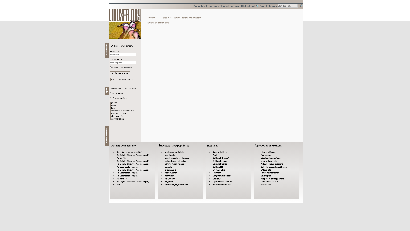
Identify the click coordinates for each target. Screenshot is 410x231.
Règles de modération (270, 173)
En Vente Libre (219, 170)
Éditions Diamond (220, 161)
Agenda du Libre (220, 152)
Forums (234, 6)
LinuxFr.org (125, 22)
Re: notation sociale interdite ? (129, 152)
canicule (168, 167)
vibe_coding (170, 179)
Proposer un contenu (123, 46)
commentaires (117, 119)
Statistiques (266, 176)
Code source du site (269, 182)
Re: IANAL (121, 158)
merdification (170, 155)
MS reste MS (122, 179)
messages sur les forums (122, 111)
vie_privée (169, 182)
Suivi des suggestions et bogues (274, 167)
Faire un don (266, 155)
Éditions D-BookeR (221, 158)
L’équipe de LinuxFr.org (270, 158)
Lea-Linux (217, 179)
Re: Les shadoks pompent (127, 167)
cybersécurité (170, 170)
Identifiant (114, 52)
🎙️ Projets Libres (266, 6)
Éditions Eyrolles (220, 164)
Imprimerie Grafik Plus (222, 185)
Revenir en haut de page (158, 23)
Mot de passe (116, 60)
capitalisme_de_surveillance (176, 185)
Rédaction (247, 6)
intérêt (177, 18)
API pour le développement (272, 179)
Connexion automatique (123, 68)
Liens (224, 6)
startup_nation (171, 173)
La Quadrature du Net (222, 176)
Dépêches (199, 6)
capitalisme (169, 176)
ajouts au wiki (117, 116)
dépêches (115, 106)
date (165, 18)
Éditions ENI (218, 167)
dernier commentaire (191, 18)
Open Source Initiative (222, 182)
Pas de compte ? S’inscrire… (123, 80)
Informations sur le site (270, 161)
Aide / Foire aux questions (272, 164)
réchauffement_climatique (176, 161)
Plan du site (266, 185)
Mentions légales (268, 152)
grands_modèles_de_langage (177, 158)
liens (113, 108)
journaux (115, 103)
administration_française (175, 164)
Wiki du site (266, 170)
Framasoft (217, 173)
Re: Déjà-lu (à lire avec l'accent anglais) (133, 155)
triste (119, 185)
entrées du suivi (118, 114)
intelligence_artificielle (174, 152)
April (215, 155)
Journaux (213, 6)
